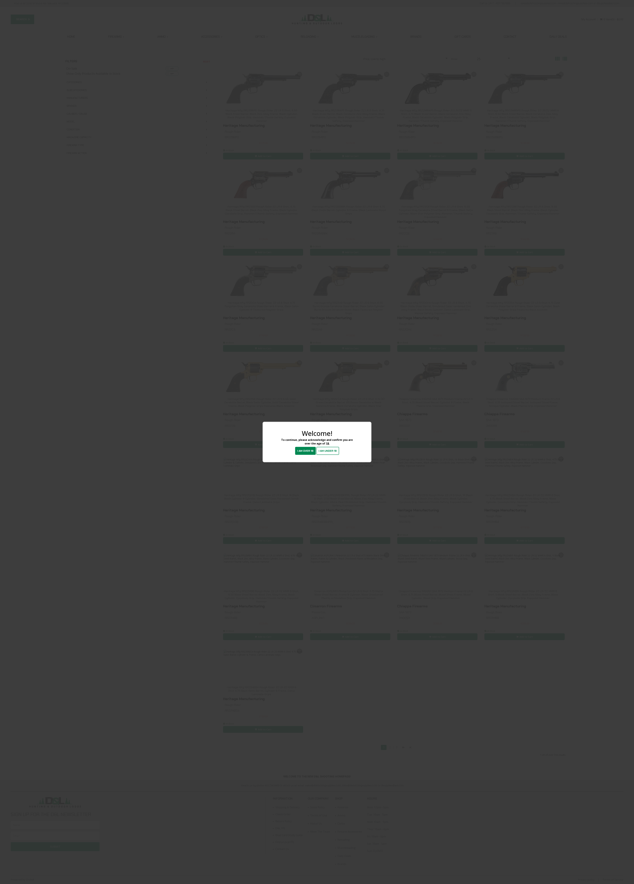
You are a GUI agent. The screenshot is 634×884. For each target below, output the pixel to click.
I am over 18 (305, 451)
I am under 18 (328, 451)
